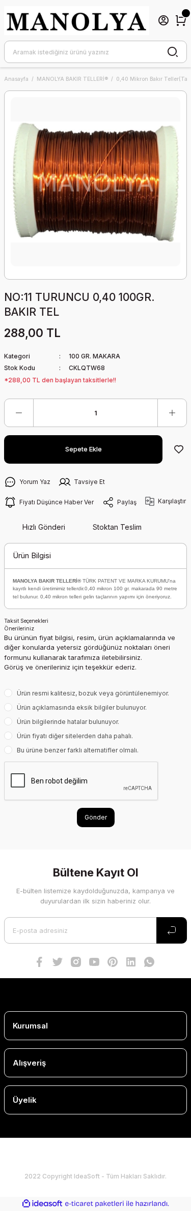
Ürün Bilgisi (32, 555)
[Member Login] (163, 20)
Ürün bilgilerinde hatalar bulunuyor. (68, 721)
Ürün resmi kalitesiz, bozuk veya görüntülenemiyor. (93, 693)
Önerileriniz (19, 628)
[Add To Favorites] (179, 449)
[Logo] (76, 20)
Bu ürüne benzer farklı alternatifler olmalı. (78, 750)
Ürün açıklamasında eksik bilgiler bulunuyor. (82, 707)
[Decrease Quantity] (19, 413)
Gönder (96, 817)
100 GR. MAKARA (94, 356)
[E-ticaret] (94, 1203)
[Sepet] (181, 20)
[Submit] (171, 930)
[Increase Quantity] (172, 413)
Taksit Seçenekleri (26, 621)
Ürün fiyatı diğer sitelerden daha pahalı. (75, 736)
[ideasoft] (42, 1203)
